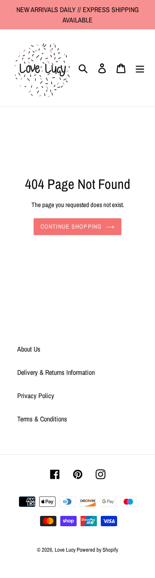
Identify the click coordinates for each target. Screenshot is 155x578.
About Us (28, 349)
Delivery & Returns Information (56, 372)
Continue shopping (71, 226)
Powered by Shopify (97, 549)
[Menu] (139, 68)
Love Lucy (66, 549)
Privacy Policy (35, 395)
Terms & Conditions (42, 419)
